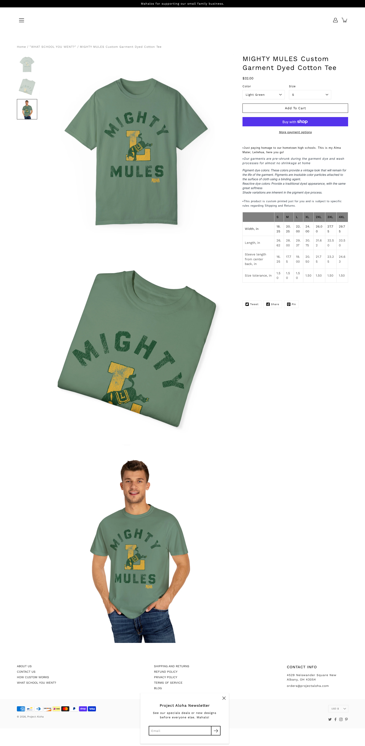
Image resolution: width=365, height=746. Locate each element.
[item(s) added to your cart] (344, 20)
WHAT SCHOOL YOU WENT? (36, 682)
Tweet (254, 304)
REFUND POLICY (165, 671)
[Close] (224, 698)
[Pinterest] (346, 719)
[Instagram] (341, 719)
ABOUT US (24, 666)
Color (246, 86)
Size (292, 86)
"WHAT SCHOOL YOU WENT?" (53, 46)
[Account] (335, 20)
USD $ (335, 708)
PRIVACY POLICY (165, 677)
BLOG (158, 688)
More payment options (295, 132)
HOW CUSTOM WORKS (33, 677)
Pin (294, 304)
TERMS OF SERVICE (168, 682)
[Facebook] (335, 719)
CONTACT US (26, 671)
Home (21, 46)
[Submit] (216, 730)
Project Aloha (35, 716)
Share (275, 304)
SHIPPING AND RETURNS (171, 666)
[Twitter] (330, 719)
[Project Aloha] (182, 20)
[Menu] (21, 20)
